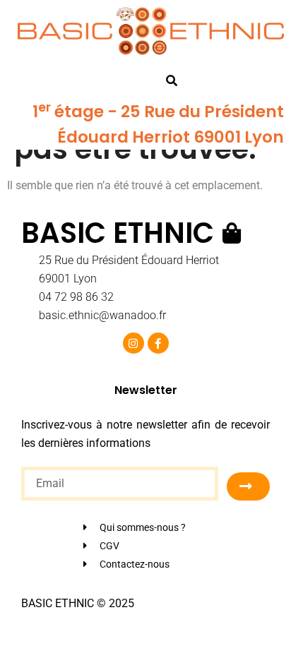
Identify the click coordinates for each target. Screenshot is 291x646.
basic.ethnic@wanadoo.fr (102, 315)
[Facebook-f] (158, 343)
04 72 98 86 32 (76, 297)
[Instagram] (133, 343)
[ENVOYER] (248, 486)
